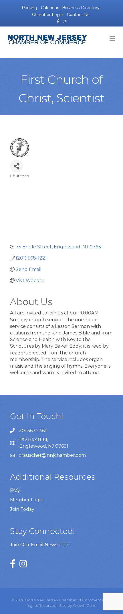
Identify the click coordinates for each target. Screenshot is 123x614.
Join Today (22, 509)
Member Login (26, 500)
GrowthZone (85, 605)
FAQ (15, 490)
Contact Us (78, 14)
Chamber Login (47, 14)
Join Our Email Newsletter (40, 544)
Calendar (49, 7)
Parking (29, 7)
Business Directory (81, 7)
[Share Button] (16, 166)
